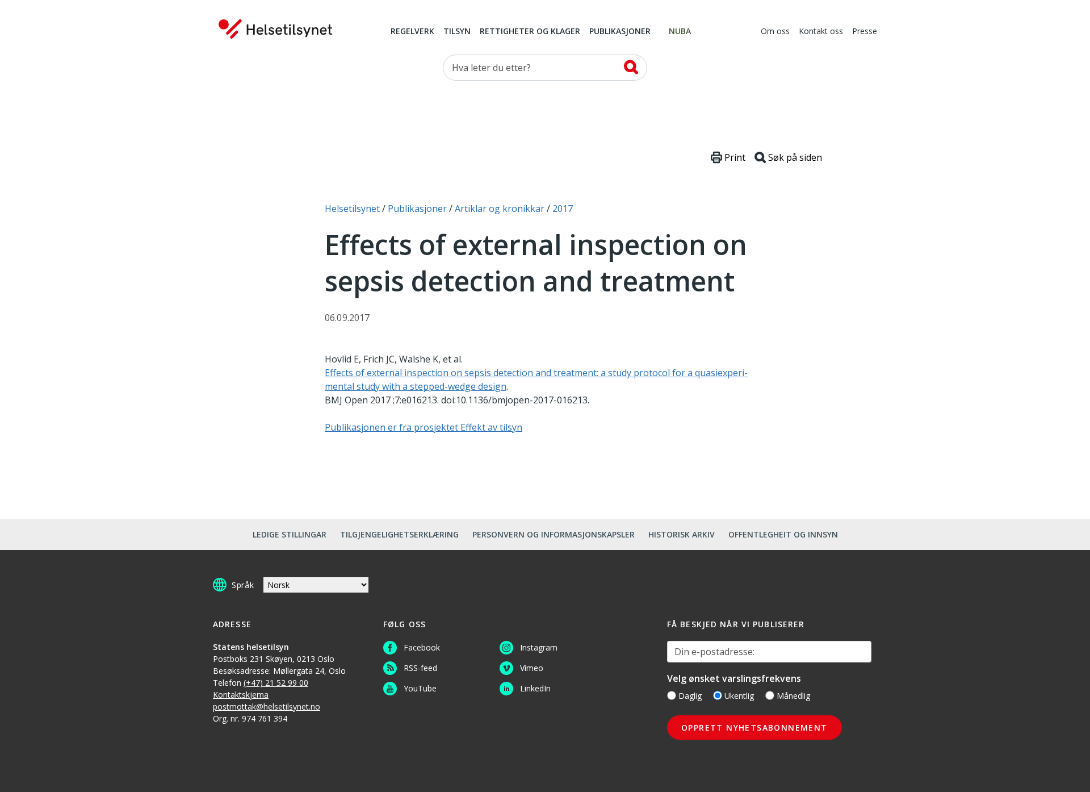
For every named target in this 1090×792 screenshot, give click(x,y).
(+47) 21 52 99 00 (276, 682)
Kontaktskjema (241, 694)
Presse (864, 31)
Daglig (690, 695)
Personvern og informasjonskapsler (553, 534)
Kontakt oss (821, 31)
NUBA (680, 31)
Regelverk (412, 31)
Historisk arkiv (681, 534)
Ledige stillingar (289, 534)
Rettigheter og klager (530, 31)
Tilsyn (457, 31)
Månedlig (793, 695)
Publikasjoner (620, 31)
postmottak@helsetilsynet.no (266, 706)
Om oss (775, 31)
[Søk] (631, 67)
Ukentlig (739, 695)
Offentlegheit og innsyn (783, 534)
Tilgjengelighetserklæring (399, 534)
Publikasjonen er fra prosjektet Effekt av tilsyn (423, 427)
